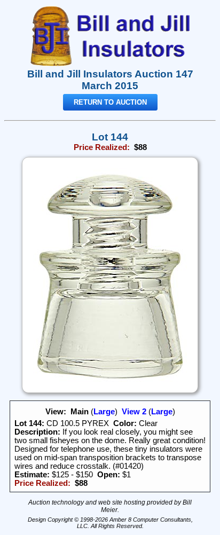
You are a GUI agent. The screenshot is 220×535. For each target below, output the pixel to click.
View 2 (134, 411)
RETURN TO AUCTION (110, 102)
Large (104, 411)
